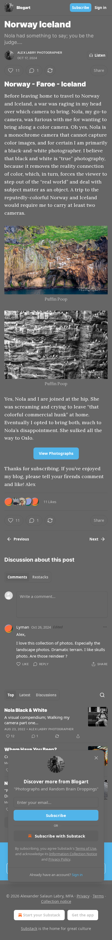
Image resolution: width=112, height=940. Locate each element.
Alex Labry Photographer (39, 52)
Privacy (83, 896)
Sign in (101, 7)
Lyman (22, 627)
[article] (56, 723)
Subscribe (80, 7)
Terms (98, 896)
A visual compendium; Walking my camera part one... (37, 719)
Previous (21, 539)
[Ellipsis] (105, 627)
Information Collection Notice (73, 853)
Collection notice (56, 901)
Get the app (83, 915)
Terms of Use (85, 848)
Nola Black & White (25, 710)
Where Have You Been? (30, 749)
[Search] (102, 695)
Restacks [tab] (40, 577)
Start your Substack (41, 915)
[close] (96, 758)
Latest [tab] (24, 695)
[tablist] (27, 577)
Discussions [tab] (46, 695)
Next (93, 539)
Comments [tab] (17, 577)
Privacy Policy (59, 859)
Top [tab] (11, 695)
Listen (100, 55)
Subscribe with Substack (60, 836)
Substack (29, 928)
